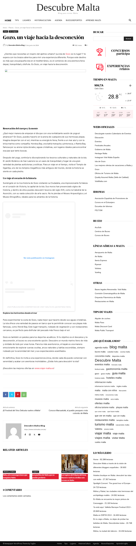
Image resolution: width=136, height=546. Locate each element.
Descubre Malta (108, 360)
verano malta (108, 429)
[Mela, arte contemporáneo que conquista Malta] (16, 463)
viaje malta (118, 433)
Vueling (98, 272)
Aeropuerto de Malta (103, 252)
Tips (17, 20)
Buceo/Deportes (74, 20)
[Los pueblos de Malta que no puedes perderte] (45, 463)
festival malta (99, 369)
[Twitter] (11, 394)
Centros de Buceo (102, 231)
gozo (97, 373)
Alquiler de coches (102, 318)
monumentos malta (112, 395)
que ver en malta (103, 415)
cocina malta (125, 352)
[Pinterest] (17, 394)
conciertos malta (102, 356)
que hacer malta (113, 411)
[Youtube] (39, 434)
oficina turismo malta (104, 407)
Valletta (98, 429)
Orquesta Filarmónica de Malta (108, 297)
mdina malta (99, 395)
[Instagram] (30, 434)
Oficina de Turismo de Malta (106, 173)
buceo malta (100, 352)
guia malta (118, 373)
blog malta (118, 347)
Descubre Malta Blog (16, 45)
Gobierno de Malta (102, 149)
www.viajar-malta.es (44, 368)
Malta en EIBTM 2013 (102, 515)
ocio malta (115, 399)
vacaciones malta (122, 425)
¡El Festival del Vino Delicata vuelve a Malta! (21, 410)
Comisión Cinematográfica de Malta (110, 293)
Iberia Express (101, 260)
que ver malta (119, 416)
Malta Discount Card (103, 326)
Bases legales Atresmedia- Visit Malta (110, 289)
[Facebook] (5, 394)
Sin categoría (13, 31)
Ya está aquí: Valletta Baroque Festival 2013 (111, 507)
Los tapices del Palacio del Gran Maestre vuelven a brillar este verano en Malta (73, 477)
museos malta (102, 399)
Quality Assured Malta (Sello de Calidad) (112, 177)
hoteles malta (114, 377)
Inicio (5, 28)
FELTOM (98, 210)
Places (11, 28)
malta (97, 390)
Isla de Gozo (100, 161)
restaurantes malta (105, 420)
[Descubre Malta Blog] (4, 45)
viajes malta (102, 437)
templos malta (122, 420)
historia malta (100, 378)
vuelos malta (100, 442)
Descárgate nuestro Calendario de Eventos (113, 133)
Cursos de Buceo (102, 235)
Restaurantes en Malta (104, 301)
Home (8, 20)
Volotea (98, 268)
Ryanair (98, 264)
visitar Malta (118, 438)
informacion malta (103, 382)
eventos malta (102, 364)
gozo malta (105, 374)
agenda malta (101, 347)
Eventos (98, 141)
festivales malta (117, 365)
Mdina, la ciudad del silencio (105, 531)
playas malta (122, 407)
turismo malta (104, 424)
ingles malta (122, 386)
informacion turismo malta (105, 386)
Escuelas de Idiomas (103, 206)
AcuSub (98, 227)
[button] (130, 20)
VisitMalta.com (101, 181)
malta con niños (109, 390)
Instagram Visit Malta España (107, 157)
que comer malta (100, 411)
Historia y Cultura (9, 471)
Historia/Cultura (43, 20)
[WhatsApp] (24, 394)
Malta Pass (99, 322)
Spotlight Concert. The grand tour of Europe (111, 483)
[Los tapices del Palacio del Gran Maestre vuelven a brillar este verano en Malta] (74, 463)
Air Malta (98, 256)
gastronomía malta (116, 369)
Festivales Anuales (102, 145)
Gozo (68, 54)
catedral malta (112, 352)
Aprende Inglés (93, 20)
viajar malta (103, 433)
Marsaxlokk (122, 390)
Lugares (27, 20)
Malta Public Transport (104, 330)
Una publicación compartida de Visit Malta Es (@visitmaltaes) (39, 307)
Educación (99, 137)
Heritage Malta (101, 153)
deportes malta (118, 356)
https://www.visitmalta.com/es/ (35, 429)
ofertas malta (102, 403)
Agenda (58, 20)
